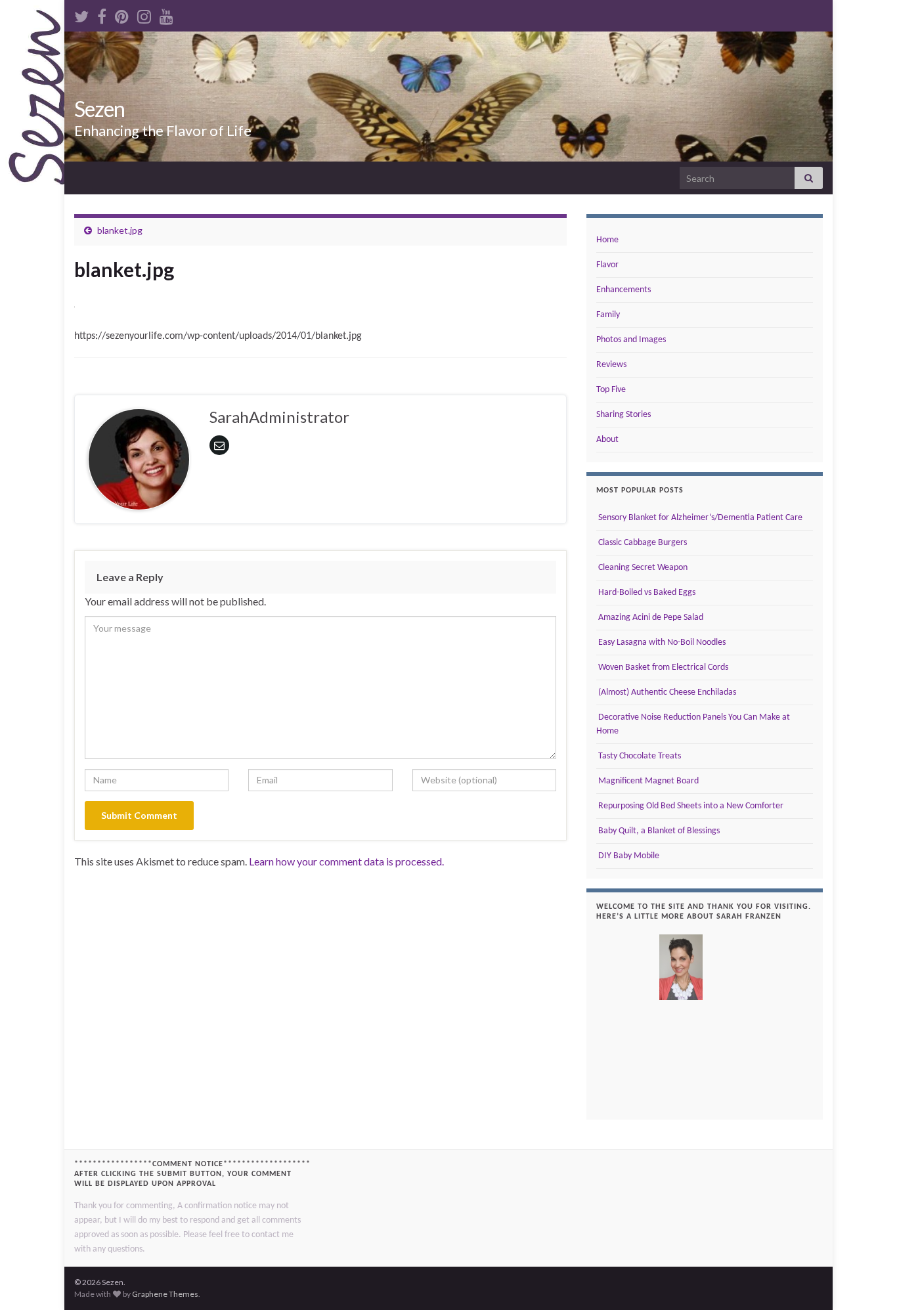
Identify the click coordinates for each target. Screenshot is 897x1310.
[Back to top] (867, 1280)
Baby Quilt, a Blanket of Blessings (658, 831)
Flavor (607, 265)
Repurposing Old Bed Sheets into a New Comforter (689, 806)
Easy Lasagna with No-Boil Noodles (661, 642)
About (607, 440)
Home (607, 240)
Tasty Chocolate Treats (638, 756)
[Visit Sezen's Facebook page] (101, 14)
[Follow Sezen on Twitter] (81, 14)
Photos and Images (631, 340)
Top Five (611, 390)
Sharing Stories (623, 415)
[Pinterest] (122, 14)
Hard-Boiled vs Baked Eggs (645, 593)
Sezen (99, 108)
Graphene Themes (165, 1294)
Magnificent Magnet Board (647, 781)
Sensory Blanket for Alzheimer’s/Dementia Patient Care (699, 518)
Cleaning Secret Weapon (642, 568)
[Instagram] (144, 14)
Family (608, 315)
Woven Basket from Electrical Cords (662, 667)
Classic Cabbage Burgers (641, 543)
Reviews (611, 365)
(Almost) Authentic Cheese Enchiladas (666, 692)
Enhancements (623, 290)
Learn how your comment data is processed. (346, 861)
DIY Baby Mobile (627, 856)
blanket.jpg (119, 230)
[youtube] (166, 14)
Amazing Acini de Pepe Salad (649, 617)
